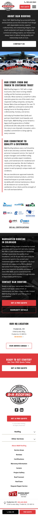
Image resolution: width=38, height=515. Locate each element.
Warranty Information (19, 464)
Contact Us (19, 44)
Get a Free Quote (19, 368)
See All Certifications (19, 227)
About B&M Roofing (19, 446)
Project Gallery (19, 473)
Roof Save (19, 482)
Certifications (19, 459)
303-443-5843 (31, 2)
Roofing (17, 432)
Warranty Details (19, 310)
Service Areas (19, 450)
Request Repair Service (19, 486)
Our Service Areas (18, 346)
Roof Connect (19, 477)
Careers (19, 468)
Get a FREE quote (19, 303)
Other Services (18, 439)
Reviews (19, 455)
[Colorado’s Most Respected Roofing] (8, 7)
